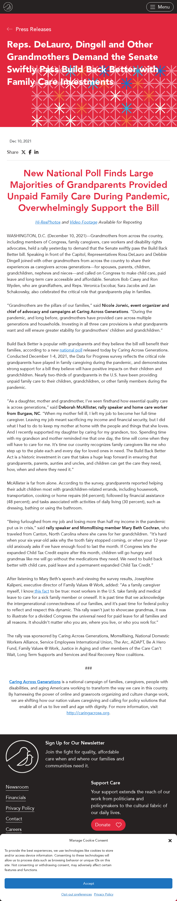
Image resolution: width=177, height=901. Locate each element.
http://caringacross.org (88, 712)
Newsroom (17, 787)
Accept (88, 883)
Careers (14, 829)
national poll (71, 350)
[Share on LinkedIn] (36, 152)
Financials (16, 797)
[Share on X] (23, 152)
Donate (103, 824)
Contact (14, 818)
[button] (170, 840)
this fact (41, 591)
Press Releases (32, 29)
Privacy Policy (103, 894)
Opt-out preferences (76, 894)
